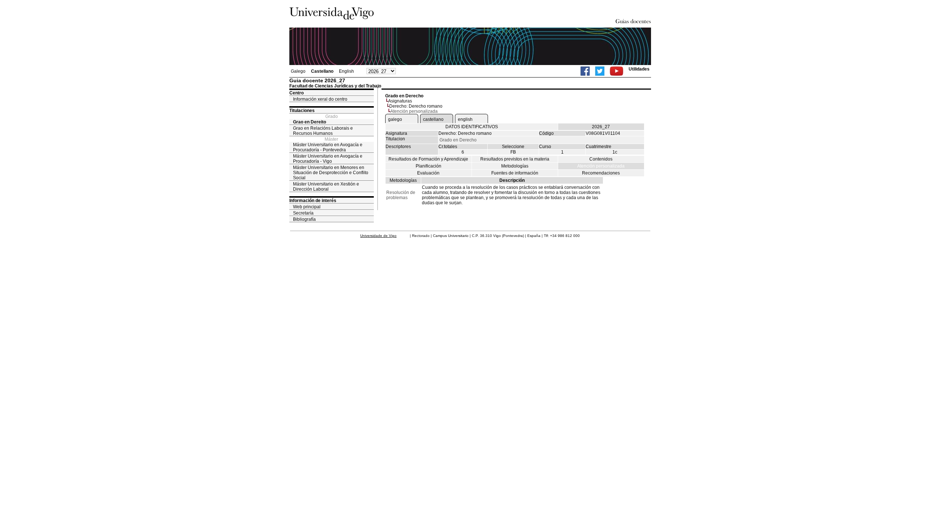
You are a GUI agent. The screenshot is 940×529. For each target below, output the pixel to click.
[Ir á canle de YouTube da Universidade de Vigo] (616, 71)
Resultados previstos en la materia (514, 159)
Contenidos (600, 159)
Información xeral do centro (320, 99)
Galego (298, 71)
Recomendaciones (601, 173)
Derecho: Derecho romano (415, 106)
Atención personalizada (601, 166)
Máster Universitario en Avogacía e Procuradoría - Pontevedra (327, 147)
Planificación (428, 166)
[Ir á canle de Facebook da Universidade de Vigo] (585, 71)
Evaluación (428, 173)
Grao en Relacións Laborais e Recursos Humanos (323, 131)
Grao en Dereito (309, 122)
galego (395, 119)
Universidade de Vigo (378, 236)
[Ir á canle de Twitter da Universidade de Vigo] (599, 71)
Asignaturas (400, 101)
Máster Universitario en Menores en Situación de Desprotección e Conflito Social (330, 172)
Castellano (322, 71)
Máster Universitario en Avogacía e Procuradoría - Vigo (327, 159)
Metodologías (514, 166)
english (465, 119)
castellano (433, 119)
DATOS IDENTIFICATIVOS (471, 126)
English (346, 71)
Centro (296, 93)
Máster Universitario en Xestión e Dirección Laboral (326, 186)
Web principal (307, 206)
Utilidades (639, 69)
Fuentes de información (514, 173)
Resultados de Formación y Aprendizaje (428, 159)
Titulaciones (302, 110)
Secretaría (303, 213)
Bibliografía (304, 219)
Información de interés (312, 200)
